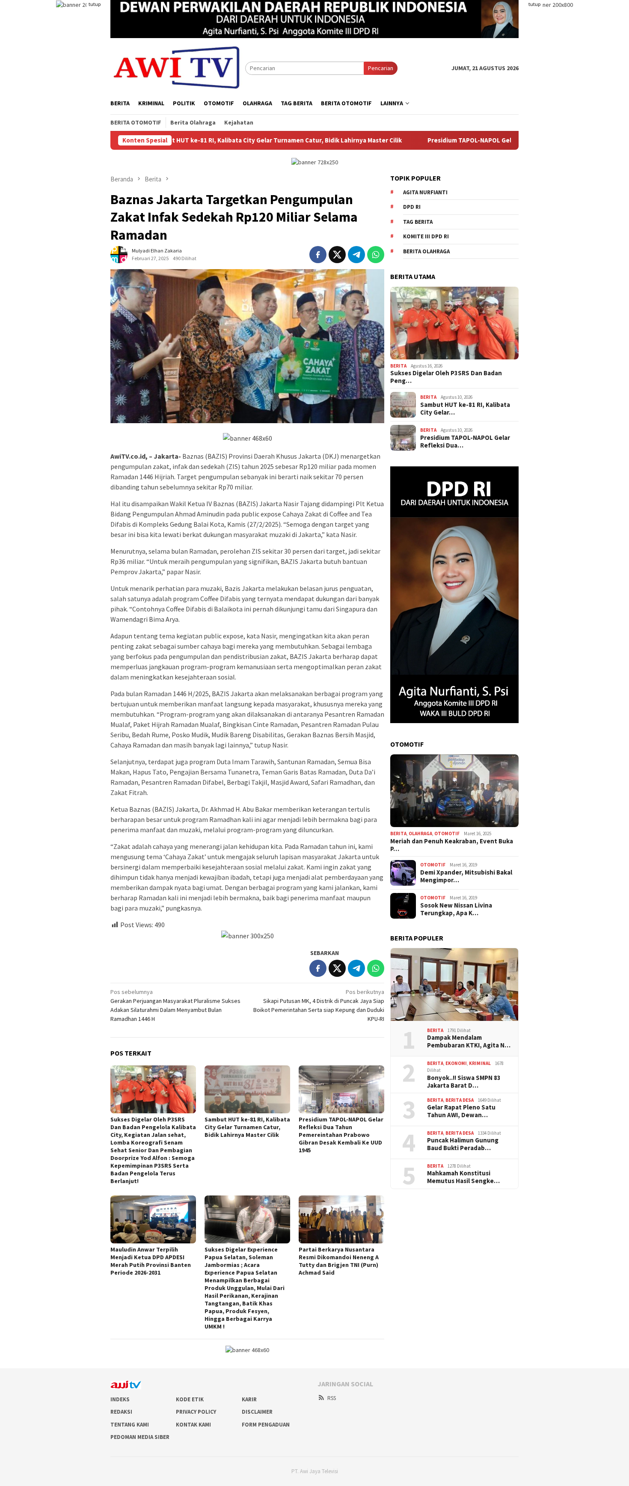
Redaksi (121, 1411)
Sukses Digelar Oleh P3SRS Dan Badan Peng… (446, 377)
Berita (398, 366)
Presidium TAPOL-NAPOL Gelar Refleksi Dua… (465, 441)
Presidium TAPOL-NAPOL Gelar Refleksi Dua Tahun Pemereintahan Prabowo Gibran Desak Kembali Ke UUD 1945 (341, 1134)
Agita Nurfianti (425, 192)
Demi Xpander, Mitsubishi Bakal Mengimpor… (466, 876)
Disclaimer (257, 1411)
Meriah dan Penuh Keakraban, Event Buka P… (451, 845)
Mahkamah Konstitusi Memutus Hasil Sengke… (463, 1177)
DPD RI (412, 207)
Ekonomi (456, 1063)
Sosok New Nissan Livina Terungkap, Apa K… (456, 909)
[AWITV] (177, 67)
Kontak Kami (193, 1424)
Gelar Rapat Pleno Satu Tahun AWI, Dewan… (461, 1111)
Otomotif (447, 833)
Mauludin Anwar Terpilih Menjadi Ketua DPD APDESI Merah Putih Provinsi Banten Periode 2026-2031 (150, 1261)
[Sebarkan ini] (317, 254)
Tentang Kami (129, 1424)
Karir (249, 1399)
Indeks (120, 1399)
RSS (331, 1398)
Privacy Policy (196, 1411)
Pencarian (380, 68)
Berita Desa (459, 1100)
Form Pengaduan (266, 1424)
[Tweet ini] (337, 254)
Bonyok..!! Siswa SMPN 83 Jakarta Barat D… (464, 1081)
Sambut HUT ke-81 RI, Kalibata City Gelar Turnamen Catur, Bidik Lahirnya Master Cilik (192, 140)
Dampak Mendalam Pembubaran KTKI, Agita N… (468, 1041)
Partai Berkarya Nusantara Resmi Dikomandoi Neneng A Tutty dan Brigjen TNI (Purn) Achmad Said (339, 1261)
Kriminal (480, 1063)
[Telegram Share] (356, 254)
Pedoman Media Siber (139, 1437)
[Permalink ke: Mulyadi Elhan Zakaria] (119, 254)
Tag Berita (418, 221)
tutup (95, 4)
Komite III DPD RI (426, 236)
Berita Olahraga (426, 251)
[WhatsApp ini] (375, 254)
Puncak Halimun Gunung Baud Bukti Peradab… (462, 1144)
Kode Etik (190, 1399)
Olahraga (420, 833)
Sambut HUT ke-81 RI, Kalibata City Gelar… (465, 408)
